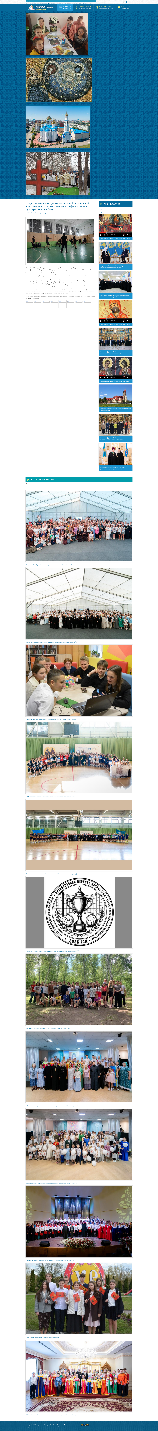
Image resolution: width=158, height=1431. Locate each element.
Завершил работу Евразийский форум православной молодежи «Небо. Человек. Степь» (50, 565)
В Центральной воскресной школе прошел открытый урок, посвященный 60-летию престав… (52, 1105)
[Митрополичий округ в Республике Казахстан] (40, 7)
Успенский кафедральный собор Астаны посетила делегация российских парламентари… (113, 352)
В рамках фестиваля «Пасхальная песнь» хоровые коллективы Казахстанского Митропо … (51, 1260)
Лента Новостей (112, 204)
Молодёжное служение (43, 213)
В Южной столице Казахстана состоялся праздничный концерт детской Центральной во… (51, 1415)
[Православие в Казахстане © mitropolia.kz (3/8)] (46, 304)
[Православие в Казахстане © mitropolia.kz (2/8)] (38, 304)
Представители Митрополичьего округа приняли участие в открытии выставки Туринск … (115, 409)
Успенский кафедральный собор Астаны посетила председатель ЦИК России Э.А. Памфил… (113, 438)
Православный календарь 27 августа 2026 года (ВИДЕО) (115, 238)
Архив (129, 2)
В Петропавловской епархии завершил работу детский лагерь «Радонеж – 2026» (48, 1028)
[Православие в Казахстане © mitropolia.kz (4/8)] (54, 304)
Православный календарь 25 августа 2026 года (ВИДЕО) (115, 381)
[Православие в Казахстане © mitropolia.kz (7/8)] (79, 304)
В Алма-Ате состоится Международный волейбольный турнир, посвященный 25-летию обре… (53, 951)
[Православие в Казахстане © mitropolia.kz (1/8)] (30, 304)
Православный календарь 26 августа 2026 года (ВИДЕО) (115, 324)
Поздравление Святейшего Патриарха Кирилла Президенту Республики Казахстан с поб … (113, 266)
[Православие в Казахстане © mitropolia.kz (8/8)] (87, 304)
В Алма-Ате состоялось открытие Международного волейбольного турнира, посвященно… (52, 874)
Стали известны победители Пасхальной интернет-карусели (42, 1337)
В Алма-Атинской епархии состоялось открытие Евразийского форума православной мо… (52, 642)
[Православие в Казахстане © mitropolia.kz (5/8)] (63, 304)
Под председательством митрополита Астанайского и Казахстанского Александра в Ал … (114, 296)
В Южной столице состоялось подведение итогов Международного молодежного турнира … (52, 796)
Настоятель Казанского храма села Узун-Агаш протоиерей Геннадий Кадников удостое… (112, 468)
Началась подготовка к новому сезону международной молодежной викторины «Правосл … (51, 719)
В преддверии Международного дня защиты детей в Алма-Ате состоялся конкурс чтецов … (51, 1183)
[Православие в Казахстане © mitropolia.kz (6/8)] (71, 304)
